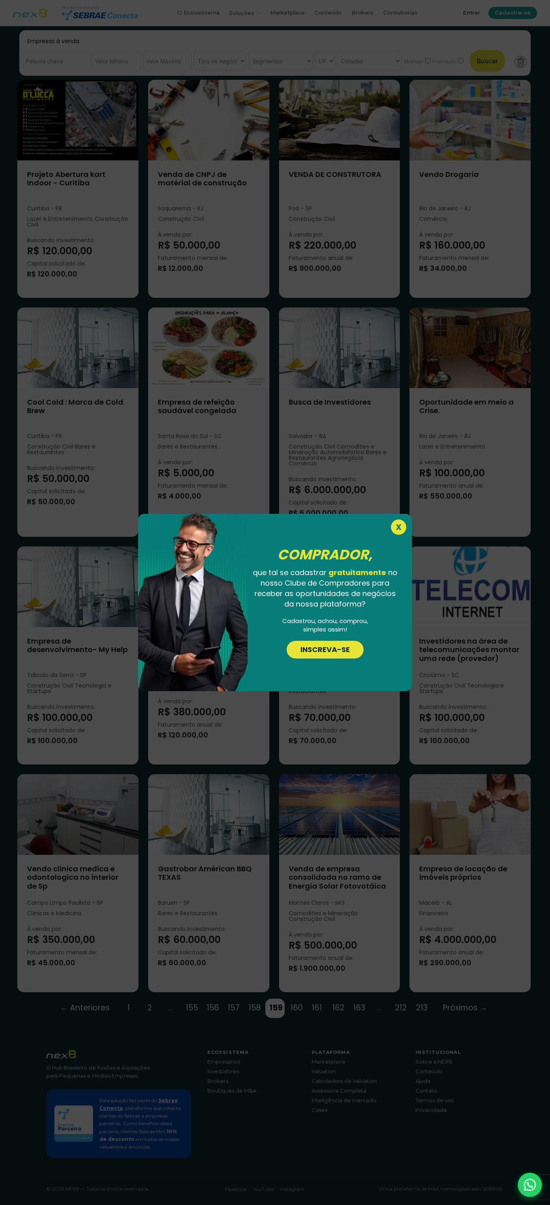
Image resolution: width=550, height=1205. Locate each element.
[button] (530, 1185)
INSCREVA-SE (325, 649)
